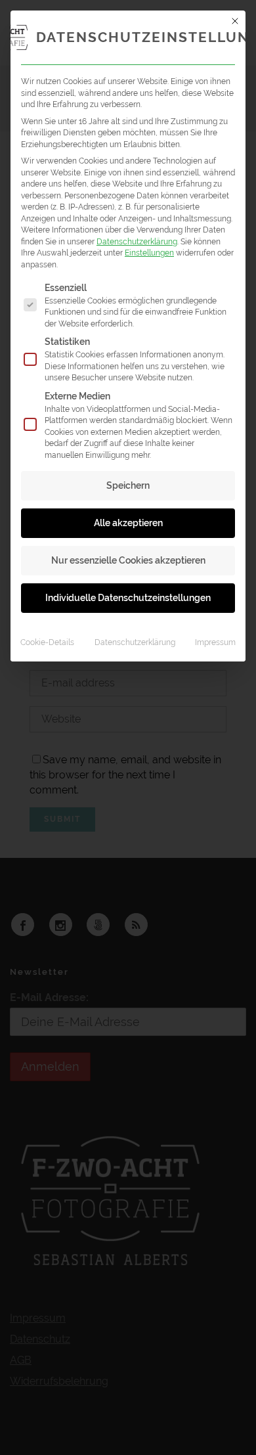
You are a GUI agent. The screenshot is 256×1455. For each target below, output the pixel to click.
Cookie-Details (47, 642)
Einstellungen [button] (149, 252)
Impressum (215, 642)
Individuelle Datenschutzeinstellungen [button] (128, 598)
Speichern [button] (128, 485)
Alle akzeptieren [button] (128, 523)
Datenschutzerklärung (136, 241)
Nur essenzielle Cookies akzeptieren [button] (128, 560)
